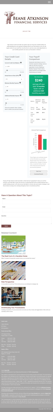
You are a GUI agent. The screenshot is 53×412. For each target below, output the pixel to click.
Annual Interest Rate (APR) (13, 75)
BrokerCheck (35, 372)
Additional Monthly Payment (13, 95)
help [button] (21, 62)
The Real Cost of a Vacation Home (14, 256)
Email (3, 207)
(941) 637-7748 (26, 31)
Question (3, 216)
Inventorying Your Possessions (13, 308)
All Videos (3, 326)
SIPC (49, 393)
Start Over (38, 171)
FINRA (46, 393)
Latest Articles (4, 324)
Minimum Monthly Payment (13, 83)
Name (3, 198)
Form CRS (6, 370)
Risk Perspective (7, 282)
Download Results (38, 174)
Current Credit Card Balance (13, 63)
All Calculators (4, 328)
